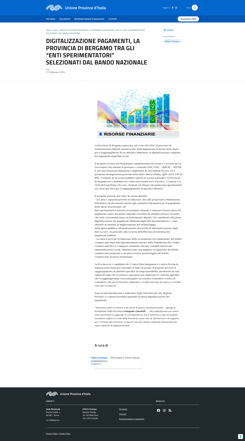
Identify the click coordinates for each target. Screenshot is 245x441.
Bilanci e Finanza (172, 41)
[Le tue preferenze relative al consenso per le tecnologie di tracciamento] (240, 436)
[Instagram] (164, 410)
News (55, 30)
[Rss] (170, 410)
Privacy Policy (52, 433)
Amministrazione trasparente (89, 19)
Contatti (112, 19)
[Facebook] (158, 410)
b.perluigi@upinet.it (99, 360)
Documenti (64, 19)
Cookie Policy (64, 433)
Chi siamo (50, 19)
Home (48, 30)
